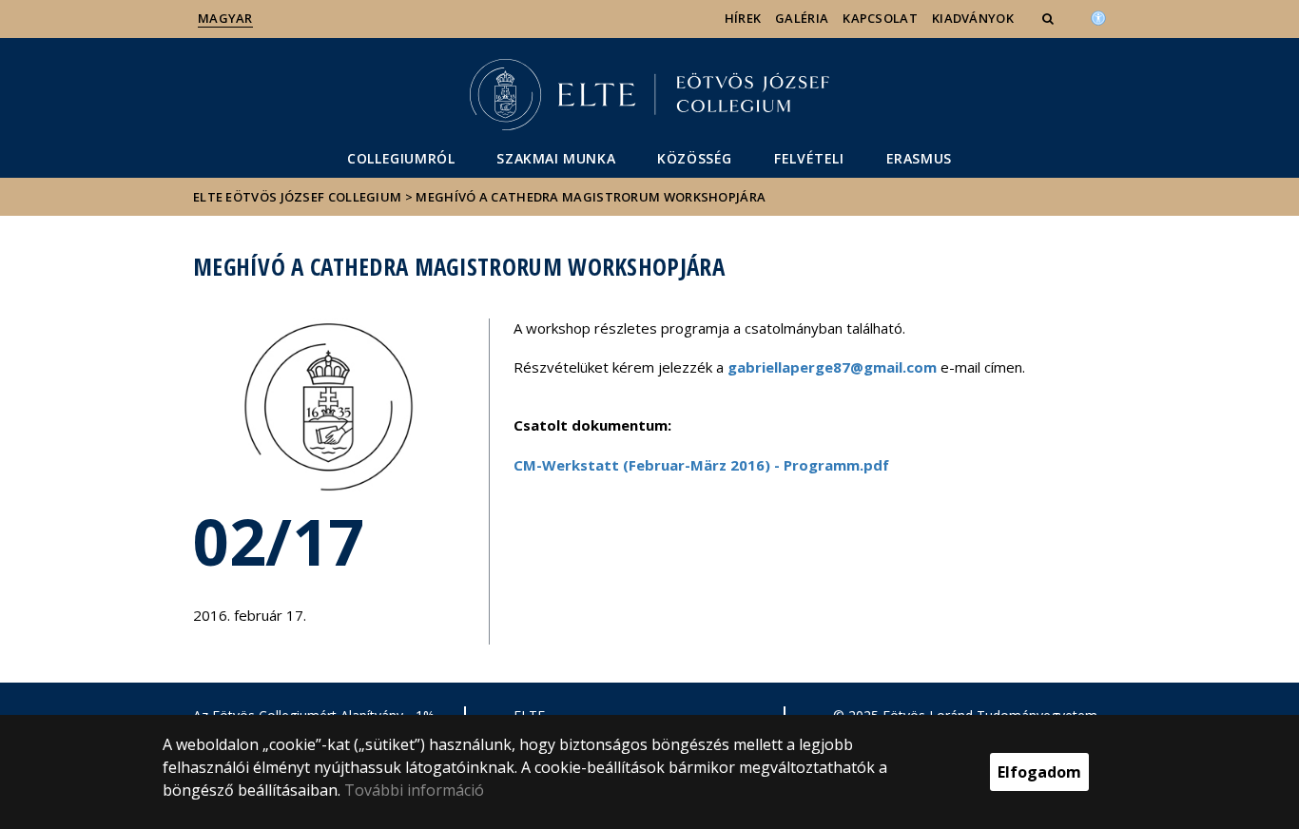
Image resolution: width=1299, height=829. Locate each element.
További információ (414, 790)
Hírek (743, 18)
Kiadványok (973, 18)
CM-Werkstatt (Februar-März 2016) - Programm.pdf (701, 464)
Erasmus (919, 158)
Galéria (801, 18)
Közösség (694, 158)
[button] (1049, 18)
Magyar (225, 18)
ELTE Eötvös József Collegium (297, 196)
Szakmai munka (555, 158)
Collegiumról (401, 158)
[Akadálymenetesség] (1098, 16)
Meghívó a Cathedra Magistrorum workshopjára (591, 196)
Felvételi (808, 158)
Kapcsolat (880, 18)
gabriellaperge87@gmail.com (832, 366)
